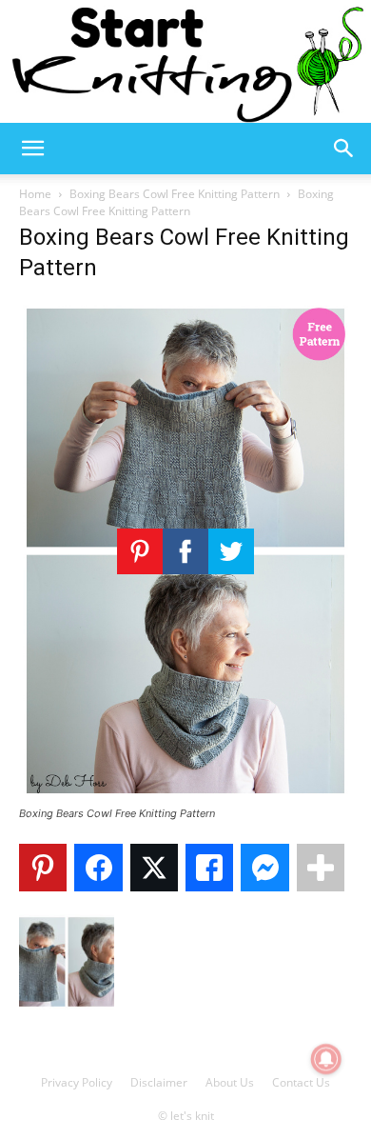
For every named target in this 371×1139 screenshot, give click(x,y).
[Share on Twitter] (154, 867)
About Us (229, 1082)
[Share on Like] (209, 867)
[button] (32, 148)
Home (35, 194)
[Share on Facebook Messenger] (264, 867)
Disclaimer (158, 1082)
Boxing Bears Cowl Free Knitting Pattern (174, 194)
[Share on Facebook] (98, 867)
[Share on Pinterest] (43, 867)
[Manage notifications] (326, 1059)
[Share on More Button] (320, 867)
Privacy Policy (76, 1082)
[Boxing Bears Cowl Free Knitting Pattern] (185, 796)
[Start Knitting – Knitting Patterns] (185, 61)
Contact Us (301, 1082)
